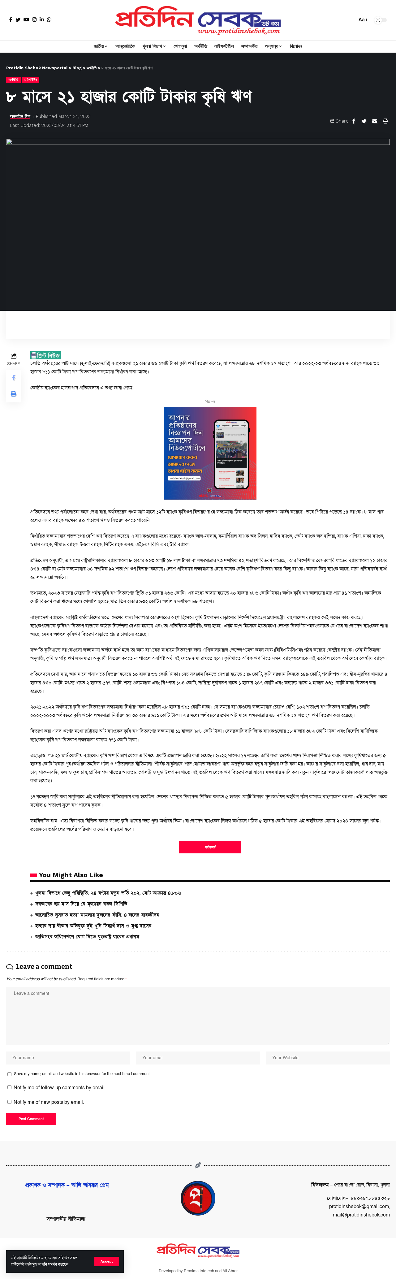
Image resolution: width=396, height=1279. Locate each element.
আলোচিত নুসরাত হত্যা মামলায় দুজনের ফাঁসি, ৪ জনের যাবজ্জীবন (97, 915)
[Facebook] (11, 19)
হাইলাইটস (30, 79)
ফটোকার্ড (210, 847)
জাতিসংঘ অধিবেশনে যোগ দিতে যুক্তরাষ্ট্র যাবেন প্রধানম (87, 936)
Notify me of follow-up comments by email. (59, 1087)
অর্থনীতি (13, 79)
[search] (351, 20)
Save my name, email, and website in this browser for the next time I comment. (82, 1073)
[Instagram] (34, 19)
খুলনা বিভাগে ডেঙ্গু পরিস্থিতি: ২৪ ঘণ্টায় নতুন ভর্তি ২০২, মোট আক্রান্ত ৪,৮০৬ (108, 893)
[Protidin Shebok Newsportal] (198, 20)
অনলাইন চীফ (20, 116)
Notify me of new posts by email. (49, 1102)
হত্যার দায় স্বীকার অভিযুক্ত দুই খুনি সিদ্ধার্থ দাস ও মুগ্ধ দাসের (93, 925)
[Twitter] (18, 19)
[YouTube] (26, 19)
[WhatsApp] (49, 19)
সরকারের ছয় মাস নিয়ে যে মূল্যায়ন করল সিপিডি (81, 903)
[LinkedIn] (41, 19)
